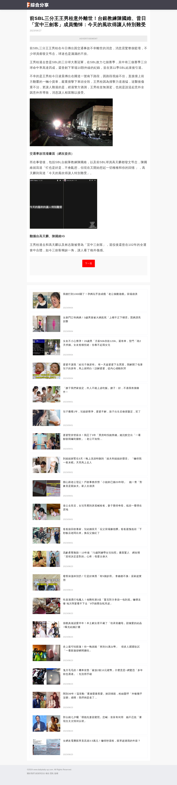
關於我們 (31, 773)
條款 (47, 773)
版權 (56, 773)
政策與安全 (40, 773)
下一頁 (88, 263)
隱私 (52, 773)
